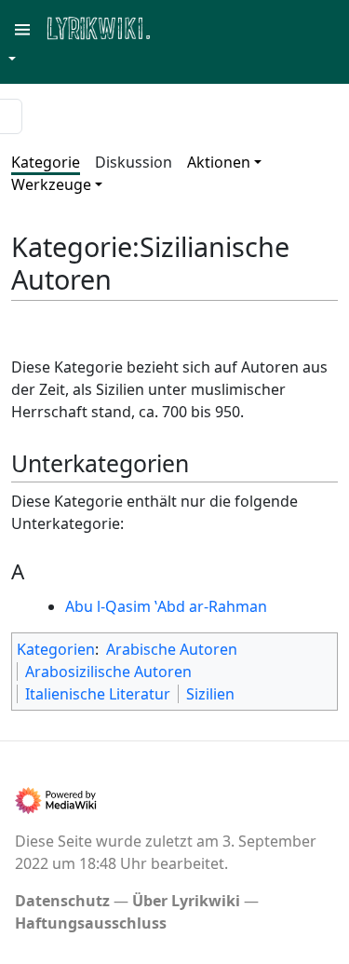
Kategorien (56, 649)
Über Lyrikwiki (186, 900)
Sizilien (210, 694)
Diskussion (133, 162)
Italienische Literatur (97, 694)
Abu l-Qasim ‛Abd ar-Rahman (166, 606)
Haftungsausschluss (91, 923)
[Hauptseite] (189, 26)
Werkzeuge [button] (51, 184)
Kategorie (45, 162)
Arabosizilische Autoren (108, 671)
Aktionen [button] (218, 162)
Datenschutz (62, 900)
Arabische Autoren (171, 649)
